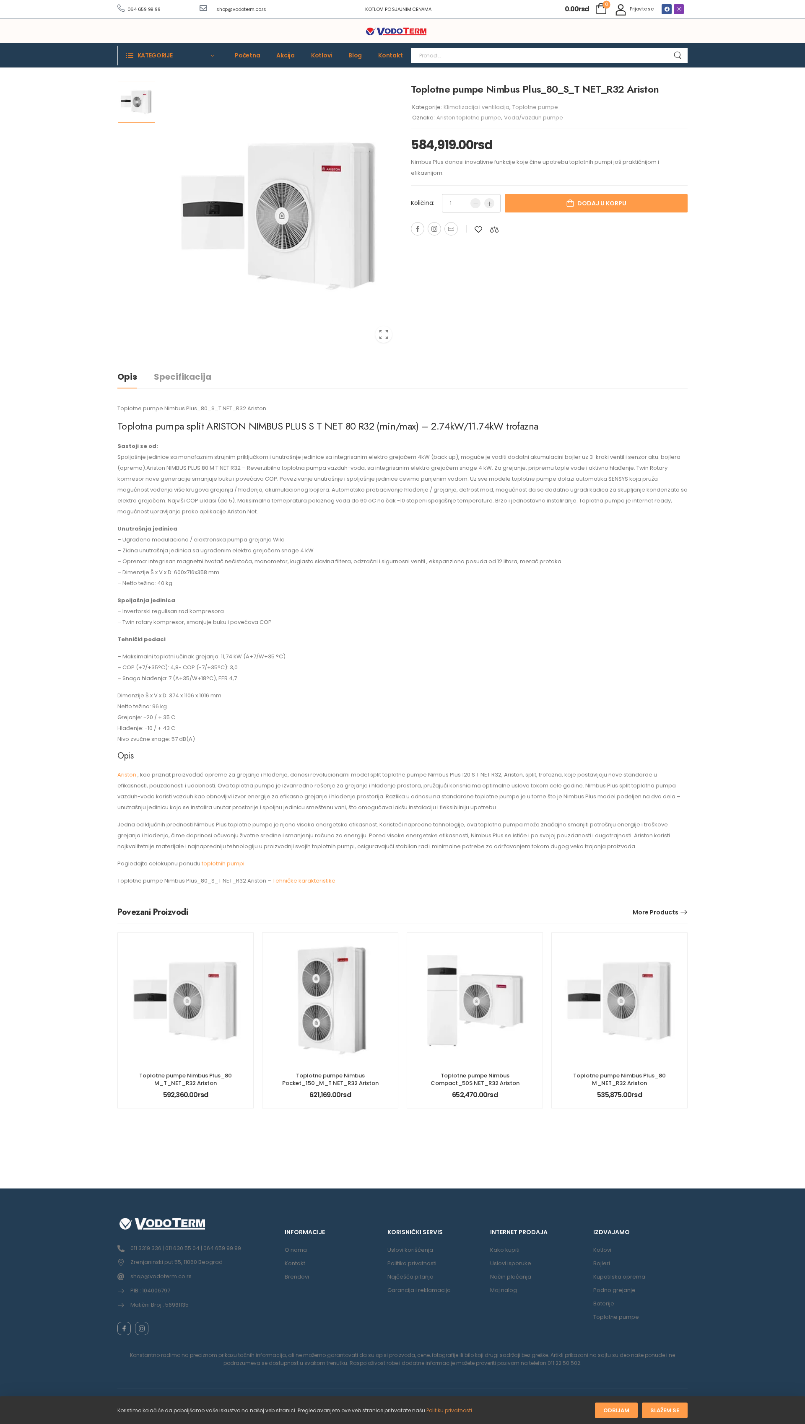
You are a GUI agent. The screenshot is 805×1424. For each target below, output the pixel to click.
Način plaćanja (510, 1277)
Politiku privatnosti (449, 1410)
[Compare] (494, 229)
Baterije (603, 1303)
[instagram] (141, 1328)
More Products (655, 912)
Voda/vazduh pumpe (533, 118)
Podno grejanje (614, 1290)
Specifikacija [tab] (182, 377)
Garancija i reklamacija (419, 1290)
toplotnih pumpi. (224, 863)
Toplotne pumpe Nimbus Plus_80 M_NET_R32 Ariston (619, 1079)
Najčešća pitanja (410, 1277)
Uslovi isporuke (510, 1263)
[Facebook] (667, 9)
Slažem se (664, 1410)
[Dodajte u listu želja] (478, 229)
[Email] (451, 229)
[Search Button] (677, 55)
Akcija (285, 55)
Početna (247, 55)
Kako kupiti (504, 1250)
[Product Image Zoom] (383, 334)
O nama (296, 1250)
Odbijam (616, 1410)
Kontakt (390, 55)
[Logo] (396, 31)
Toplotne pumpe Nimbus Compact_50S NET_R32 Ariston (475, 1079)
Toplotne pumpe (535, 107)
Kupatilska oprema (619, 1277)
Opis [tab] (127, 377)
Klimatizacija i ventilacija (476, 107)
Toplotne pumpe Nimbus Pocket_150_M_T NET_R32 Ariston (330, 1079)
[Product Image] (278, 214)
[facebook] (124, 1328)
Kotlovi (321, 55)
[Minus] (475, 203)
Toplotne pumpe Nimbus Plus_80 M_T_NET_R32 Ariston (185, 1079)
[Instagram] (679, 9)
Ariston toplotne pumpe (468, 118)
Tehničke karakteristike (304, 881)
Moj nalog (503, 1290)
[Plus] (489, 203)
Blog (355, 55)
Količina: (422, 203)
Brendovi (297, 1277)
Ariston (127, 775)
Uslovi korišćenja (410, 1250)
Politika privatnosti (411, 1263)
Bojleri (601, 1263)
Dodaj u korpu (601, 203)
